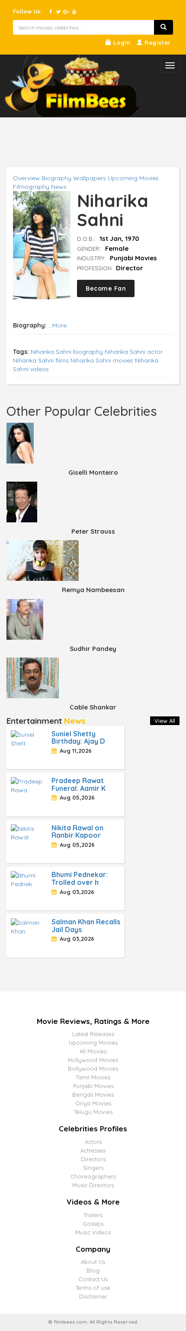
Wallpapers (89, 178)
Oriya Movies (93, 1103)
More (59, 325)
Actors (93, 1141)
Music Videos (93, 1232)
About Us (93, 1261)
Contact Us (93, 1279)
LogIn (121, 42)
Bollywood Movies (93, 1068)
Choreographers (93, 1176)
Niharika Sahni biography (67, 352)
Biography (56, 178)
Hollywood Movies (93, 1059)
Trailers (93, 1214)
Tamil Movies (93, 1077)
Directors (93, 1159)
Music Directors (93, 1185)
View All (164, 720)
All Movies (93, 1051)
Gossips (93, 1223)
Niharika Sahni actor (134, 352)
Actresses (93, 1150)
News (59, 187)
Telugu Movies (93, 1111)
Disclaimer (93, 1296)
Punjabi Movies (93, 1085)
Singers (93, 1167)
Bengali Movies (93, 1094)
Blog (93, 1270)
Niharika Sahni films (41, 360)
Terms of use (93, 1287)
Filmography (31, 187)
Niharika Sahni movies (102, 360)
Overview (26, 178)
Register (157, 42)
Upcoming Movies (133, 178)
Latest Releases (93, 1033)
